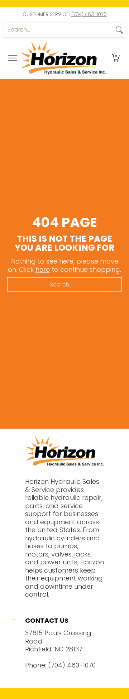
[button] (116, 58)
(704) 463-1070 (89, 14)
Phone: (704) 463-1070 (60, 665)
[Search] (119, 30)
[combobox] (59, 30)
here (42, 269)
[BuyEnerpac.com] (63, 58)
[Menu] (12, 58)
